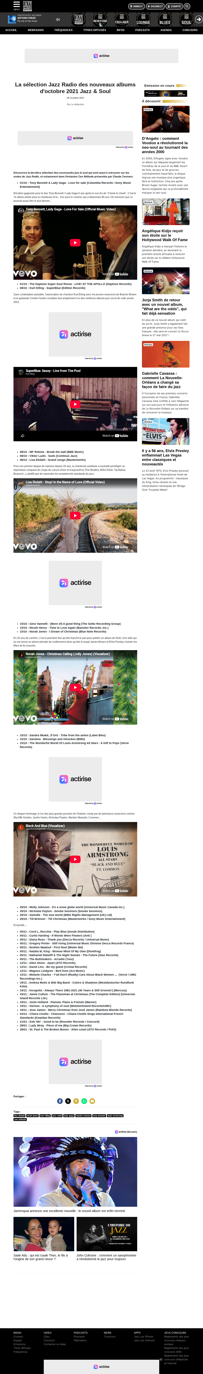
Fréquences (64, 30)
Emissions (19, 1344)
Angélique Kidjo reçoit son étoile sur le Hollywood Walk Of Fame (165, 235)
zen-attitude (20, 1119)
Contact (18, 1336)
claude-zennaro (83, 1115)
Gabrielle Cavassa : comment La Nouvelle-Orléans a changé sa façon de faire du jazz (162, 380)
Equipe (17, 1340)
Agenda (166, 30)
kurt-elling (45, 1115)
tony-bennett (99, 1115)
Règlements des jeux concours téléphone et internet (176, 1359)
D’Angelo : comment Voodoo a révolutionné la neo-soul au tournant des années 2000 (165, 145)
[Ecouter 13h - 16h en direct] (165, 93)
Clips (47, 1336)
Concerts (49, 1340)
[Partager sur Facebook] (59, 1102)
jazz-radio (57, 1115)
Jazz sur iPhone (143, 1336)
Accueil (11, 30)
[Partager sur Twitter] (67, 1102)
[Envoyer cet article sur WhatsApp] (83, 1102)
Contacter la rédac (55, 1344)
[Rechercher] (187, 6)
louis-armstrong (115, 1115)
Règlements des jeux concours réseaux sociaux (176, 1340)
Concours (190, 30)
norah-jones (32, 1115)
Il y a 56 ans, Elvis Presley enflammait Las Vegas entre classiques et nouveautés (165, 457)
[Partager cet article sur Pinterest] (75, 1102)
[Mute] (58, 19)
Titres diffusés (94, 30)
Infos (120, 30)
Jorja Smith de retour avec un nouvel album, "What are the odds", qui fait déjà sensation (164, 306)
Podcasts (142, 30)
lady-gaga (69, 1115)
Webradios (36, 30)
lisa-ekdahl (19, 1115)
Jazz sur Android (144, 1340)
